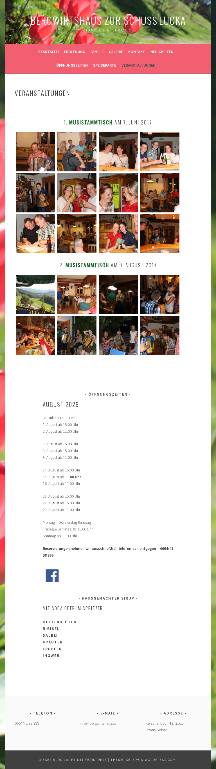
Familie (97, 51)
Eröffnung (74, 51)
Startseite (49, 51)
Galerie (116, 51)
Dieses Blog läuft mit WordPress (73, 759)
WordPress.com (160, 759)
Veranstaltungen (139, 65)
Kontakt (136, 51)
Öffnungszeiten (72, 65)
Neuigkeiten (162, 51)
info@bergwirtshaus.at (98, 723)
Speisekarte (104, 65)
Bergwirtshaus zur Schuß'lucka (108, 20)
